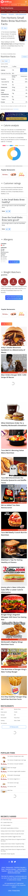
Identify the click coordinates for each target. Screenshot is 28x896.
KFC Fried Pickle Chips (6, 819)
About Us (10, 871)
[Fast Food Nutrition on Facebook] (8, 862)
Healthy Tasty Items (20, 871)
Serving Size (4, 66)
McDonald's (3, 717)
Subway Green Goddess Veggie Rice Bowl (11, 836)
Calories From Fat (6, 73)
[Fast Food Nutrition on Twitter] (14, 862)
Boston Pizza (17, 709)
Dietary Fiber (5, 96)
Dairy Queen (4, 712)
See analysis (24, 70)
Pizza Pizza (16, 717)
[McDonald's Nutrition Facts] (21, 175)
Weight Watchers (22, 11)
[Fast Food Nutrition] (6, 1)
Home (3, 867)
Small (5, 61)
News (2, 869)
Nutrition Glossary (11, 869)
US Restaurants (14, 727)
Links (9, 890)
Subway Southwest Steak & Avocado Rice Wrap (12, 846)
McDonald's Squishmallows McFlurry (9, 828)
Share (4, 28)
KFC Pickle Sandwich (6, 825)
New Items (23, 4)
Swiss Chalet (17, 720)
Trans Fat (4, 84)
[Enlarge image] (26, 40)
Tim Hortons (15, 109)
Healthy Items (15, 11)
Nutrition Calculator (20, 867)
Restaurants (4, 4)
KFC (15, 715)
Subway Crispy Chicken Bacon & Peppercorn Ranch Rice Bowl (13, 840)
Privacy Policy (16, 890)
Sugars (3, 99)
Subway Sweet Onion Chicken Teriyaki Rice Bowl (12, 831)
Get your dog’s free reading (16, 118)
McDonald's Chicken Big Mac (8, 854)
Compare (24, 56)
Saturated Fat (5, 82)
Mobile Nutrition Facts (14, 873)
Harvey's (3, 715)
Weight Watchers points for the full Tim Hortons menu (14, 297)
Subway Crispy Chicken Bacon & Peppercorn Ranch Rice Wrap (13, 850)
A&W (2, 709)
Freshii (15, 712)
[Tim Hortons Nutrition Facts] (5, 175)
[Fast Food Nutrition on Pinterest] (11, 862)
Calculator (14, 4)
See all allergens (14, 262)
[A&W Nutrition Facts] (13, 175)
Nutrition (3, 11)
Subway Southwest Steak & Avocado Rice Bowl (12, 833)
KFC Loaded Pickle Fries (6, 822)
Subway (2, 720)
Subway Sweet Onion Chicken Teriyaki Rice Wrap (12, 843)
